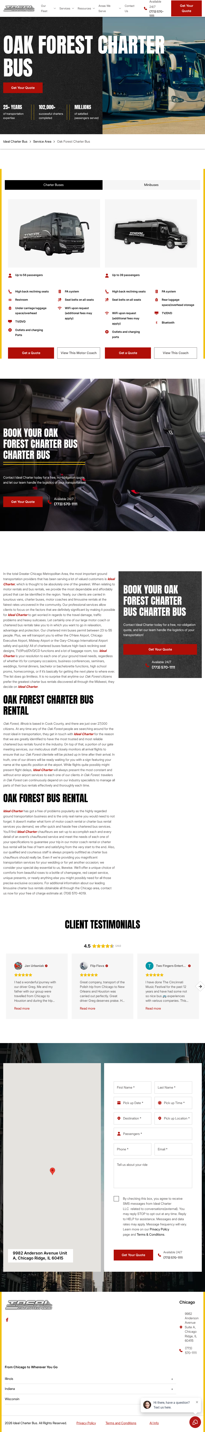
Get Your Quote (186, 8)
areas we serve (104, 8)
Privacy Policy (159, 1229)
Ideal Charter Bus (15, 141)
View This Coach (176, 353)
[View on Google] (18, 966)
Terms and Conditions (121, 1423)
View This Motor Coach (79, 353)
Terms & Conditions (150, 1234)
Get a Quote (31, 353)
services (64, 8)
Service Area (42, 141)
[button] (4, 986)
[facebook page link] (7, 1319)
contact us (129, 8)
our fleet (44, 8)
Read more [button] (22, 1008)
